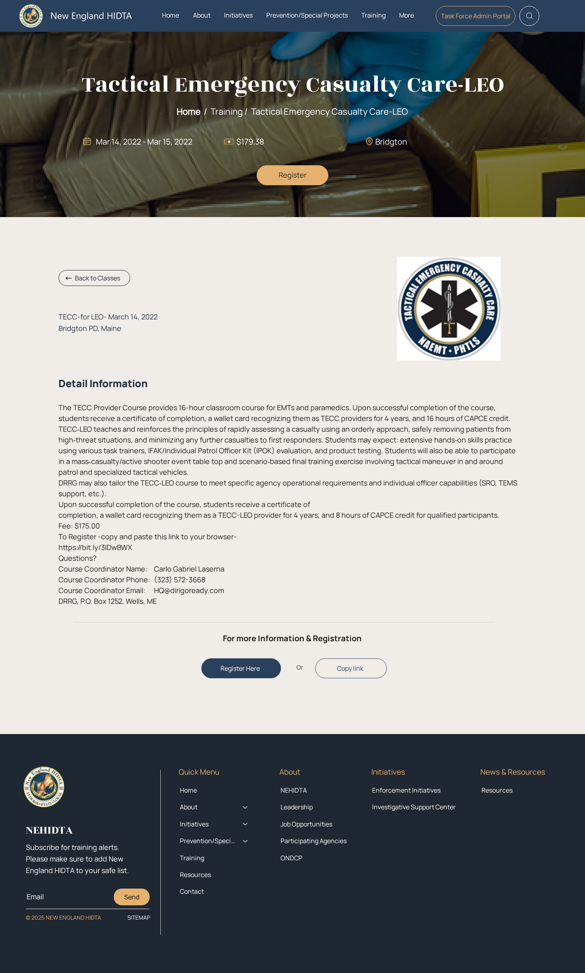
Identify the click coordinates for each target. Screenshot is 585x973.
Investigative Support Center (414, 807)
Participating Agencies (314, 840)
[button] (201, 15)
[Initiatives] (245, 824)
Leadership (297, 807)
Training (192, 858)
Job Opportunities (306, 824)
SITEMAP (138, 917)
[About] (245, 807)
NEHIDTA (294, 790)
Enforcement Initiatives (406, 790)
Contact (192, 891)
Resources (497, 790)
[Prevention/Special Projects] (245, 840)
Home (189, 111)
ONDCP (291, 858)
